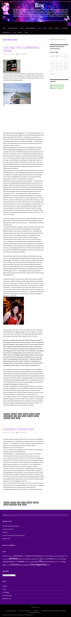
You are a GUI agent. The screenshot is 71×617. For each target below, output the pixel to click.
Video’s (57, 28)
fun (54, 559)
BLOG (39, 28)
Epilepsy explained (30, 28)
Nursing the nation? (18, 429)
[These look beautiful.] (53, 85)
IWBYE (30, 561)
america (14, 414)
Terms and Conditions (25, 611)
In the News (65, 28)
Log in (4, 589)
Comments (7, 595)
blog (20, 414)
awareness (18, 556)
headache (5, 561)
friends (50, 559)
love (24, 416)
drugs (61, 556)
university (13, 504)
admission (5, 556)
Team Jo (20, 32)
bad (22, 556)
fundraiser (57, 559)
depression (53, 556)
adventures (10, 556)
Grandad (5, 532)
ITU (15, 416)
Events (45, 28)
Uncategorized (38, 564)
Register (5, 586)
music (58, 561)
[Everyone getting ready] (57, 86)
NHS (60, 561)
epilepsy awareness (32, 559)
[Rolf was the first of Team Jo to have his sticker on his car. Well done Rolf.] (56, 88)
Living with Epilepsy (13, 28)
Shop (26, 32)
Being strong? (6, 538)
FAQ (14, 32)
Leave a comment (22, 54)
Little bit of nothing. (8, 529)
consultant (45, 556)
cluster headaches (35, 556)
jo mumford (35, 561)
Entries (6, 592)
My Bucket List (6, 32)
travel (36, 416)
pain (4, 565)
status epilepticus (25, 565)
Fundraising (63, 559)
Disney (25, 414)
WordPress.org (7, 598)
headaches (11, 561)
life (19, 416)
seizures (30, 416)
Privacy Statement (11, 611)
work (18, 418)
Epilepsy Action (22, 559)
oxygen (63, 561)
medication (49, 561)
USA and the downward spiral (21, 49)
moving (29, 502)
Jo (14, 54)
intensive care (8, 416)
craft (49, 556)
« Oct (51, 74)
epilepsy (32, 414)
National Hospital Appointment (11, 526)
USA (13, 418)
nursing (36, 502)
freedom (45, 559)
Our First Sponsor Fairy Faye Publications (14, 535)
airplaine (7, 414)
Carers (21, 28)
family (41, 559)
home (37, 414)
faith (38, 559)
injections (27, 561)
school (9, 565)
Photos (51, 28)
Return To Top (35, 607)
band (25, 556)
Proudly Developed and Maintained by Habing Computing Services (18, 615)
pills (6, 565)
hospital (20, 561)
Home (4, 28)
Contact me (36, 611)
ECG (65, 556)
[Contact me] (57, 39)
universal (7, 418)
